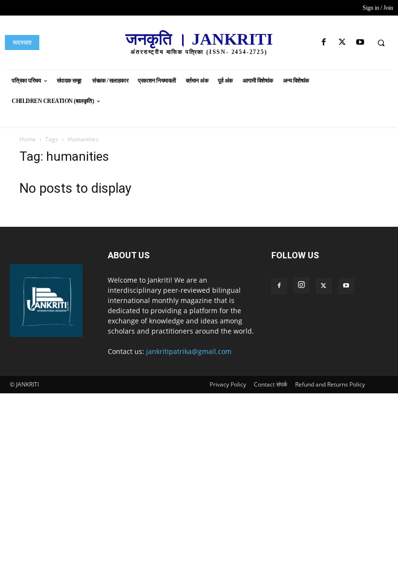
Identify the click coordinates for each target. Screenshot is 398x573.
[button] (381, 43)
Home (27, 139)
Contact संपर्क (270, 384)
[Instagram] (301, 285)
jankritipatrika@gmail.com (189, 351)
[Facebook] (324, 42)
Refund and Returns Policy (330, 384)
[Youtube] (359, 42)
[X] (341, 42)
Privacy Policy (228, 384)
